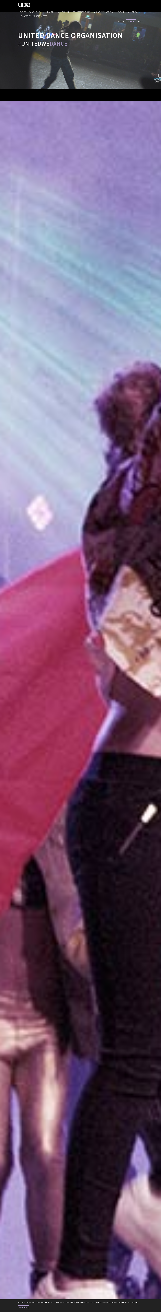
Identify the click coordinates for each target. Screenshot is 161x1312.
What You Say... (36, 12)
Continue (23, 1307)
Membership (63, 12)
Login (121, 21)
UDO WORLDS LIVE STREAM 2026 (33, 16)
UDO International (105, 12)
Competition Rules (82, 12)
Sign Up (131, 21)
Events (23, 12)
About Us (50, 12)
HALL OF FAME (133, 12)
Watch (121, 12)
